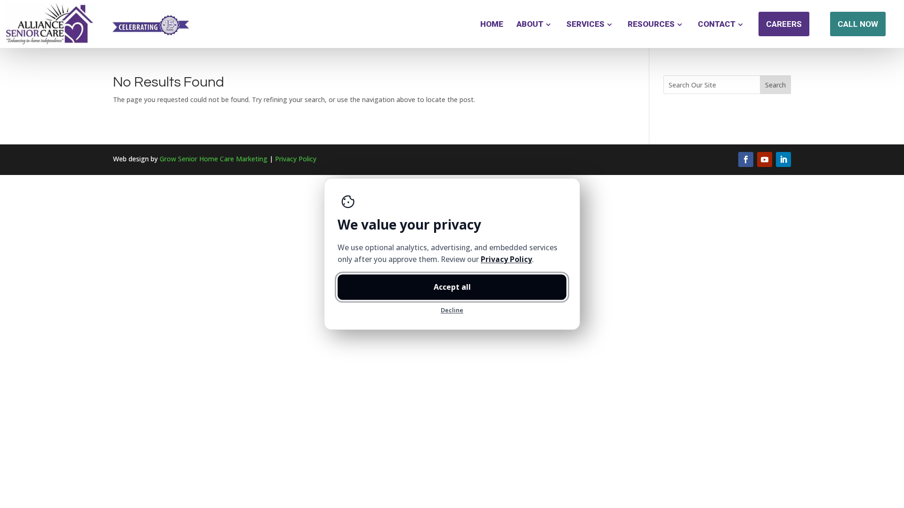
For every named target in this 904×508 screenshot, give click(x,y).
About (530, 24)
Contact (716, 24)
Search (775, 84)
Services (585, 24)
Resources (651, 24)
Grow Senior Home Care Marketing (213, 158)
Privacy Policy (295, 158)
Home (491, 24)
